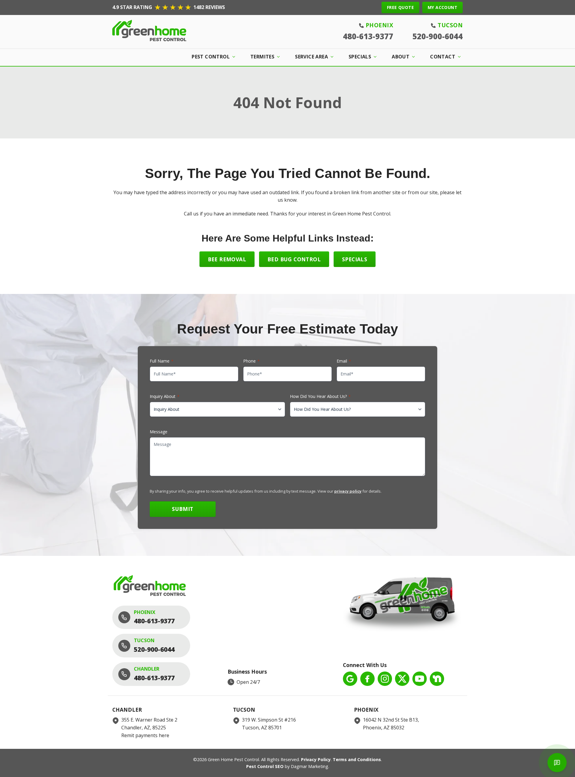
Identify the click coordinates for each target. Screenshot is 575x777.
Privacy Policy (316, 759)
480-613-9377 (368, 36)
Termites (262, 56)
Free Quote (400, 7)
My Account (442, 7)
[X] (402, 679)
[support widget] (557, 762)
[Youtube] (419, 679)
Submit (182, 508)
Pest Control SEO (265, 766)
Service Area (311, 56)
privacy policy (347, 491)
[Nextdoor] (437, 679)
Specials (360, 56)
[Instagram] (385, 679)
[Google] (350, 679)
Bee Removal (227, 259)
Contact (442, 56)
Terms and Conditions (357, 759)
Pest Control (211, 56)
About (400, 56)
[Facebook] (367, 679)
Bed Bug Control (294, 259)
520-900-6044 (437, 36)
